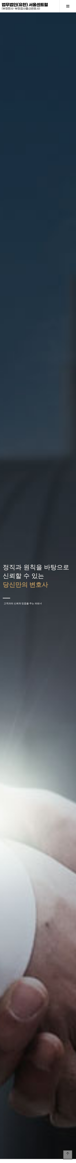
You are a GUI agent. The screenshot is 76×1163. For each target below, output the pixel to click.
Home (25, 6)
